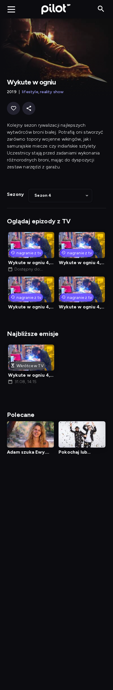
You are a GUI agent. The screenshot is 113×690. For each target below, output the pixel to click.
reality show (51, 91)
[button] (60, 195)
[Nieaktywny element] (82, 434)
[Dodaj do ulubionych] (13, 108)
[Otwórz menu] (11, 9)
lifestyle (30, 91)
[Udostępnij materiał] (28, 108)
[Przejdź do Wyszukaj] (101, 9)
